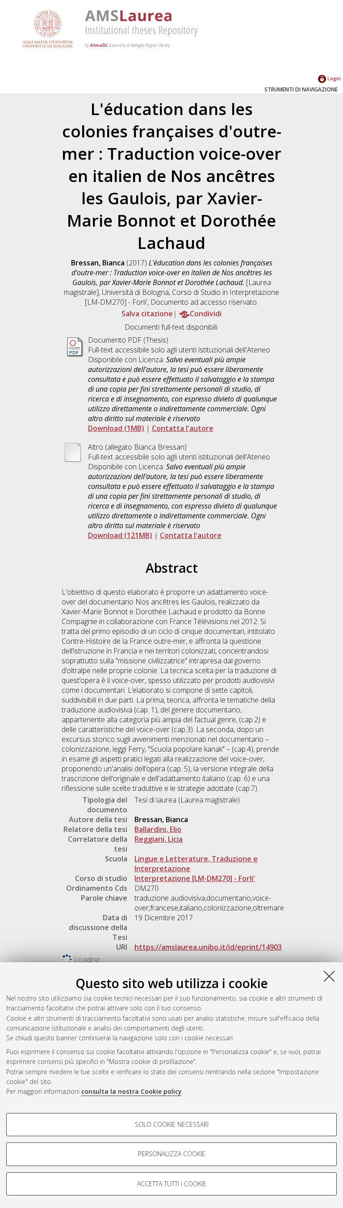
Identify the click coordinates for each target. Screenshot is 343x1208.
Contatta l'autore (182, 428)
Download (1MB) (116, 428)
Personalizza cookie (171, 1154)
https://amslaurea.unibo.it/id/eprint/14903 (208, 947)
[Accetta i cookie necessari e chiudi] (329, 976)
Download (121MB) (120, 535)
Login (333, 78)
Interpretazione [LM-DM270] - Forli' (194, 878)
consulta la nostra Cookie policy (131, 1091)
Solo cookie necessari (172, 1124)
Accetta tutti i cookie (171, 1183)
